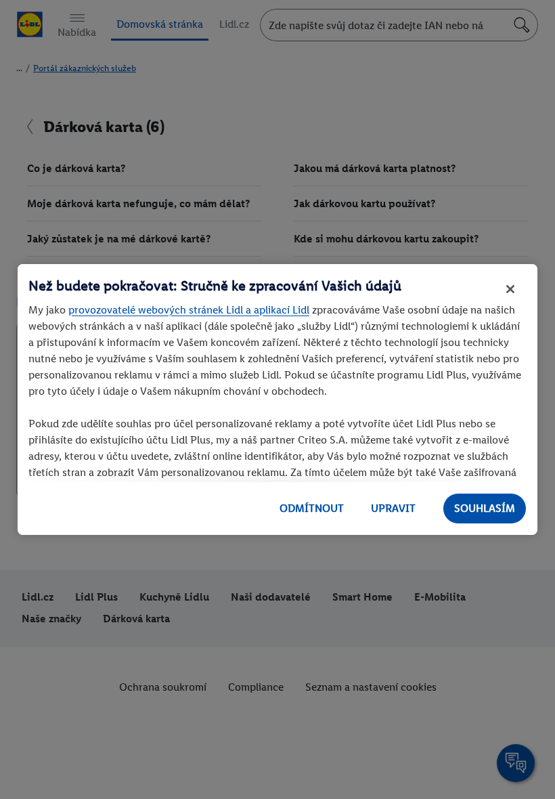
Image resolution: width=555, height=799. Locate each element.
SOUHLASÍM (484, 508)
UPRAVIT (393, 508)
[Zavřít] (510, 289)
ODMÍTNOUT (312, 508)
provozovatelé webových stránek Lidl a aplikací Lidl (188, 309)
